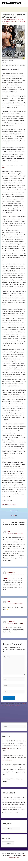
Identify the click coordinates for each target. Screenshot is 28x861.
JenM (5, 578)
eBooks (8, 21)
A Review (12, 19)
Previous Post (14, 511)
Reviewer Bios (8, 760)
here (3, 167)
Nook (9, 504)
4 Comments (5, 19)
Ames (6, 627)
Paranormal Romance (17, 21)
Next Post (14, 515)
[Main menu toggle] (25, 3)
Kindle (13, 504)
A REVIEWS (18, 19)
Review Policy (5, 748)
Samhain (4, 504)
